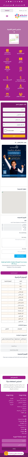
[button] (7, 16)
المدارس (24, 404)
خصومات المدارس (22, 402)
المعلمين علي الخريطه (21, 400)
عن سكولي (11, 400)
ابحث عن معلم (23, 398)
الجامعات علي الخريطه (21, 411)
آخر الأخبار (11, 402)
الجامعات (24, 409)
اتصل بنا (11, 404)
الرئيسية (11, 398)
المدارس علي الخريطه (21, 406)
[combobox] (21, 10)
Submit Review (20, 256)
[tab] (14, 273)
